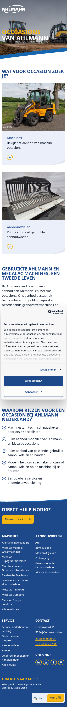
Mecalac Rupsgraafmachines (14, 559)
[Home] (13, 9)
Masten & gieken (45, 553)
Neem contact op (16, 519)
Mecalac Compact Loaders (13, 602)
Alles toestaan (33, 380)
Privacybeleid (8, 684)
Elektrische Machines (15, 575)
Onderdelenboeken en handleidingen (15, 657)
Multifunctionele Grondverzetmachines (15, 568)
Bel (41, 698)
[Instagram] (46, 662)
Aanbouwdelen (11, 645)
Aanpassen (31, 391)
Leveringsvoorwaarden (30, 684)
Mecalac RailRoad (13, 589)
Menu (53, 698)
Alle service (9, 664)
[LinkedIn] (38, 662)
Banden (6, 650)
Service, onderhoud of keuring (15, 629)
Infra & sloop (43, 547)
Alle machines (10, 609)
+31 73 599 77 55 (46, 643)
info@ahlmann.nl (45, 638)
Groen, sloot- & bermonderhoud (45, 565)
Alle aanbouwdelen (47, 572)
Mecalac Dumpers (13, 594)
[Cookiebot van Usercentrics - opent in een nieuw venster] (48, 312)
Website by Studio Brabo (14, 687)
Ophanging (42, 558)
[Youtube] (61, 662)
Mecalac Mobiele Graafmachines (12, 549)
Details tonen (48, 369)
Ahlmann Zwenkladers (15, 542)
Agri (37, 542)
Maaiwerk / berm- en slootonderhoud (15, 582)
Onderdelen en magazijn (11, 638)
